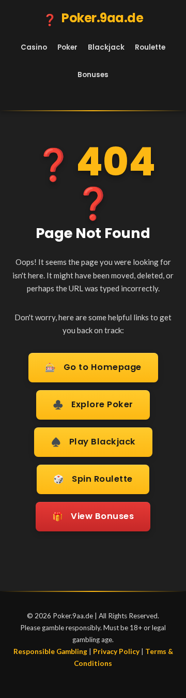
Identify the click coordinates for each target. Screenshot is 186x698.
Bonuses (93, 75)
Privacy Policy (116, 651)
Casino (34, 47)
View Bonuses (93, 516)
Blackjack (106, 47)
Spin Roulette (93, 479)
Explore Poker (93, 404)
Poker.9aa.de (93, 18)
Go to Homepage (93, 367)
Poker (67, 47)
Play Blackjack (93, 442)
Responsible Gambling (50, 651)
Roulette (150, 47)
